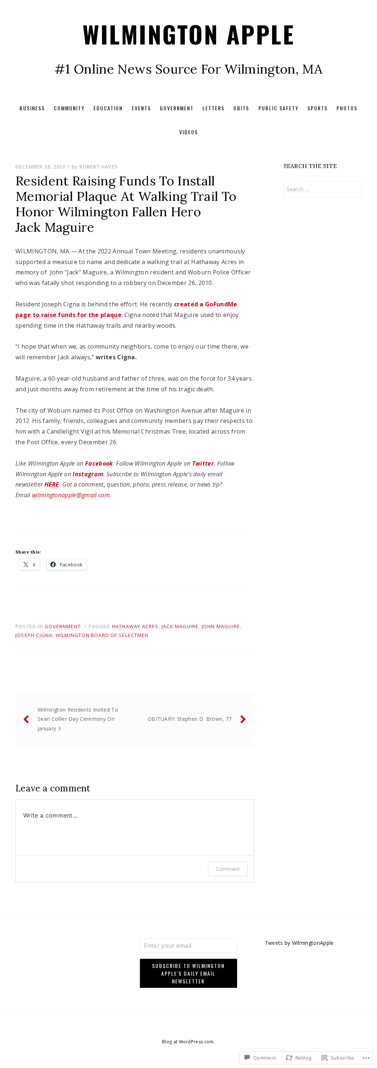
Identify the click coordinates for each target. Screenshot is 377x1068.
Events (141, 108)
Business (32, 108)
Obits (241, 108)
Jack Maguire (180, 626)
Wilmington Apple (188, 33)
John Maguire (221, 626)
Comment (228, 869)
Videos (188, 132)
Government (177, 108)
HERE (52, 484)
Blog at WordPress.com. (188, 1042)
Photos (347, 108)
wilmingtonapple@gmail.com (71, 495)
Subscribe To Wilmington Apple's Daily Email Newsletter (188, 973)
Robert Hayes (99, 166)
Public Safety (278, 108)
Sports (317, 108)
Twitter (203, 463)
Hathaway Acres (135, 626)
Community (69, 108)
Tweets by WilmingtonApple (299, 942)
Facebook (99, 463)
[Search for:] (322, 189)
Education (108, 108)
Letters (213, 108)
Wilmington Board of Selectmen (102, 635)
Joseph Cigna (33, 635)
